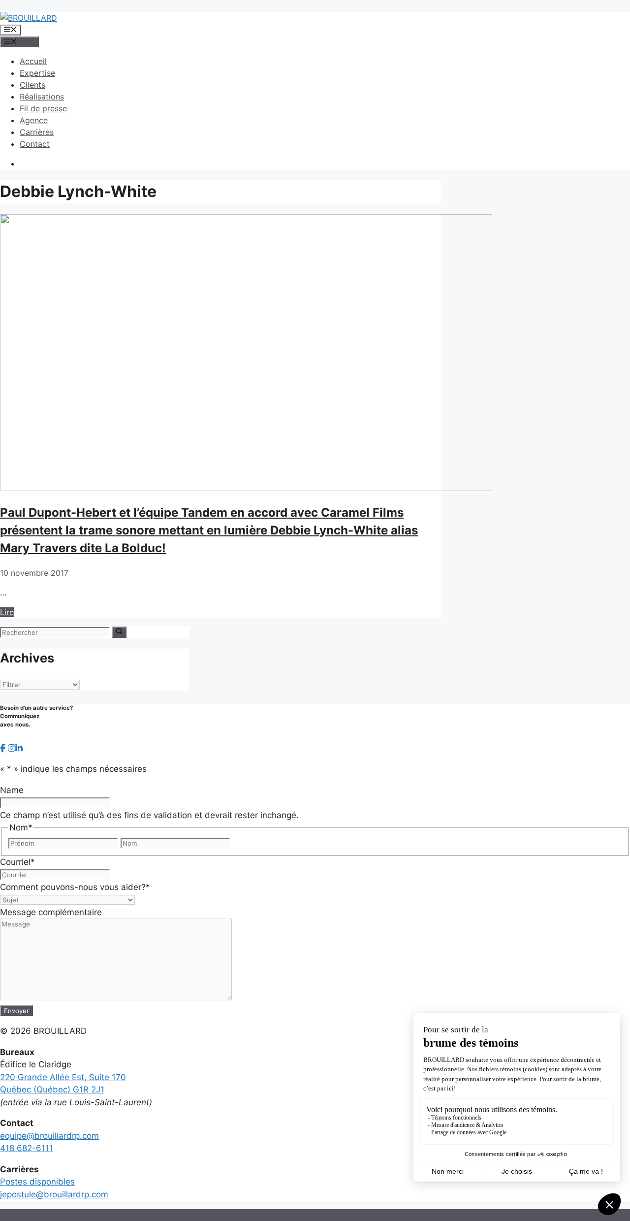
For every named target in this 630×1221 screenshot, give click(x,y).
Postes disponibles (37, 1182)
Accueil (33, 61)
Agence (34, 120)
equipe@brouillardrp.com (49, 1136)
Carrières (37, 132)
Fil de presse (43, 108)
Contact (35, 144)
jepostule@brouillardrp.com (54, 1194)
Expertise (37, 73)
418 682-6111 (26, 1148)
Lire (7, 612)
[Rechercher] (119, 632)
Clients (32, 85)
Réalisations (42, 96)
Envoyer (16, 1011)
